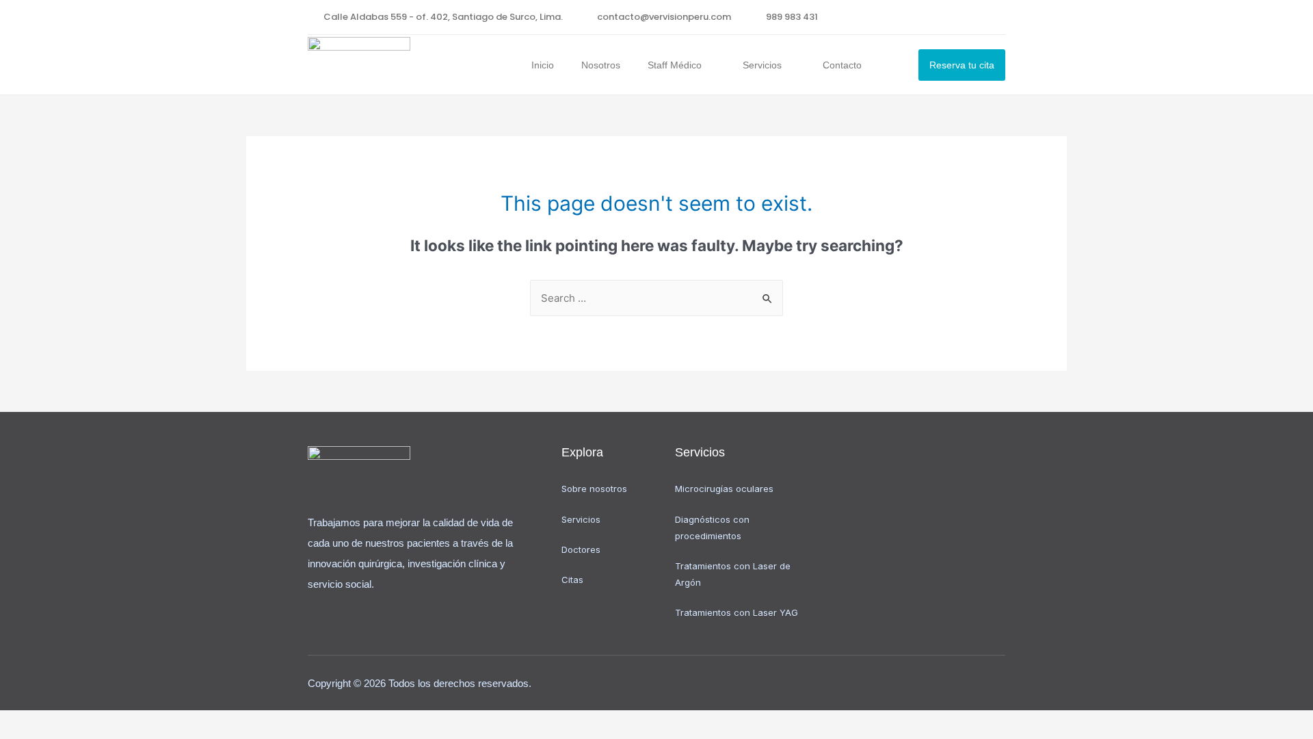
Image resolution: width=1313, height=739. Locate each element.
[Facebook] (968, 17)
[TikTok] (995, 17)
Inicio (542, 65)
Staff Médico (675, 65)
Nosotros (600, 65)
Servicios (762, 65)
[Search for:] (656, 297)
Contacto (842, 65)
